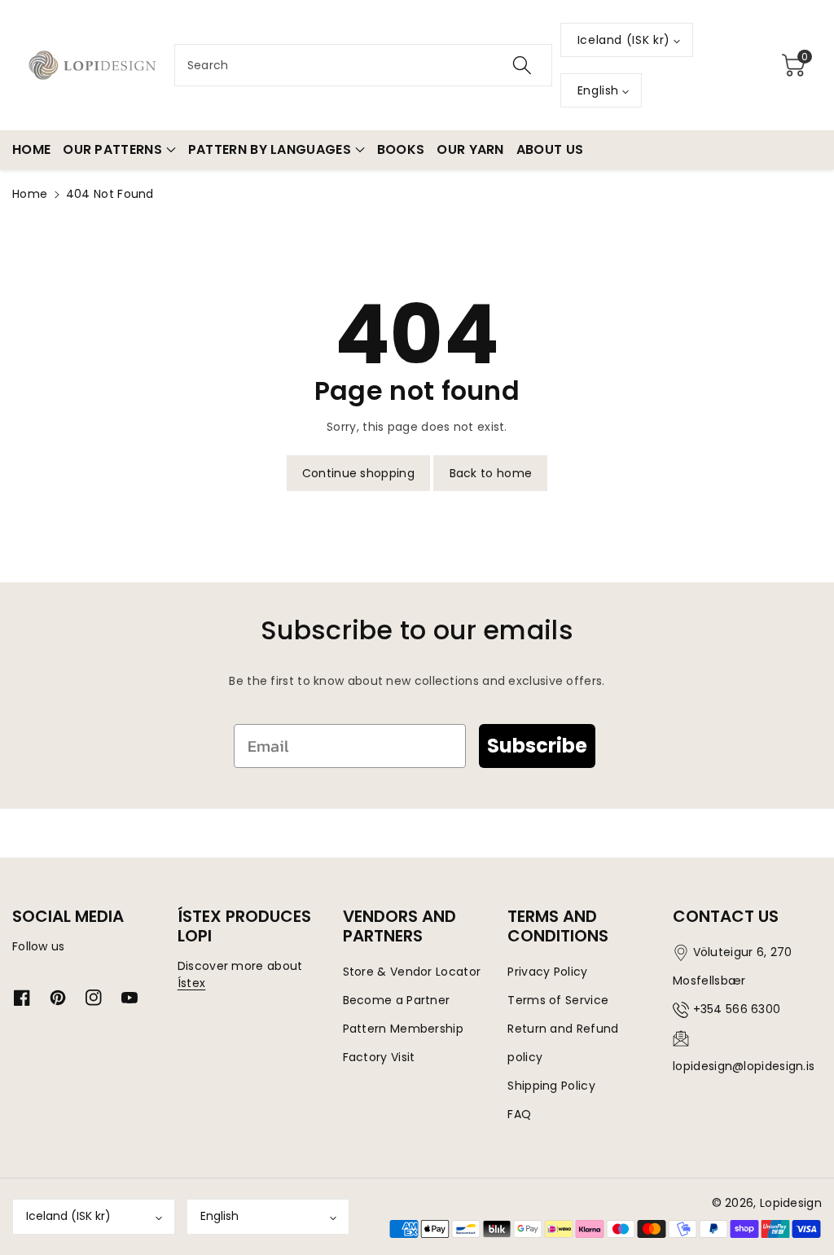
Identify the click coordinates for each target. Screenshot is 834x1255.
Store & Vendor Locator (412, 971)
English (219, 1216)
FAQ (519, 1114)
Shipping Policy (551, 1085)
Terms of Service (557, 1000)
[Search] (522, 65)
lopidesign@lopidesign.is (743, 1066)
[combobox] (363, 65)
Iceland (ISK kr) (68, 1216)
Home (29, 194)
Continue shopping (358, 473)
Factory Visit (379, 1057)
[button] (794, 65)
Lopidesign (791, 1203)
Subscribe (537, 745)
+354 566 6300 (737, 1009)
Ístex (192, 983)
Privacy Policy (547, 971)
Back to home (491, 473)
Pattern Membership (403, 1028)
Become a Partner (396, 1000)
